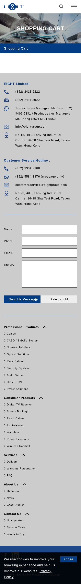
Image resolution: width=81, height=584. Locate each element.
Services (11, 455)
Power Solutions (17, 388)
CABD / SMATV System (23, 340)
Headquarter (15, 520)
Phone (8, 241)
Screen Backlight (18, 411)
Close (68, 559)
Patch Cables (16, 418)
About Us (11, 484)
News (10, 498)
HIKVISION (14, 382)
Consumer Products (20, 398)
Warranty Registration (21, 468)
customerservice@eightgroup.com (41, 184)
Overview (13, 491)
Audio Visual (15, 375)
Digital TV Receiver (20, 404)
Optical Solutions (18, 354)
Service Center (17, 527)
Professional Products (22, 327)
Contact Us (13, 513)
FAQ (10, 475)
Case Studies (16, 504)
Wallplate (13, 432)
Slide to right (59, 299)
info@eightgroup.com (31, 126)
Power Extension (18, 439)
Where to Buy (16, 534)
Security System (18, 368)
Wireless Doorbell (18, 446)
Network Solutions (19, 347)
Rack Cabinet (16, 361)
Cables (11, 333)
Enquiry (9, 264)
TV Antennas (15, 425)
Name (8, 229)
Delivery (12, 461)
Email (8, 253)
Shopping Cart (16, 48)
